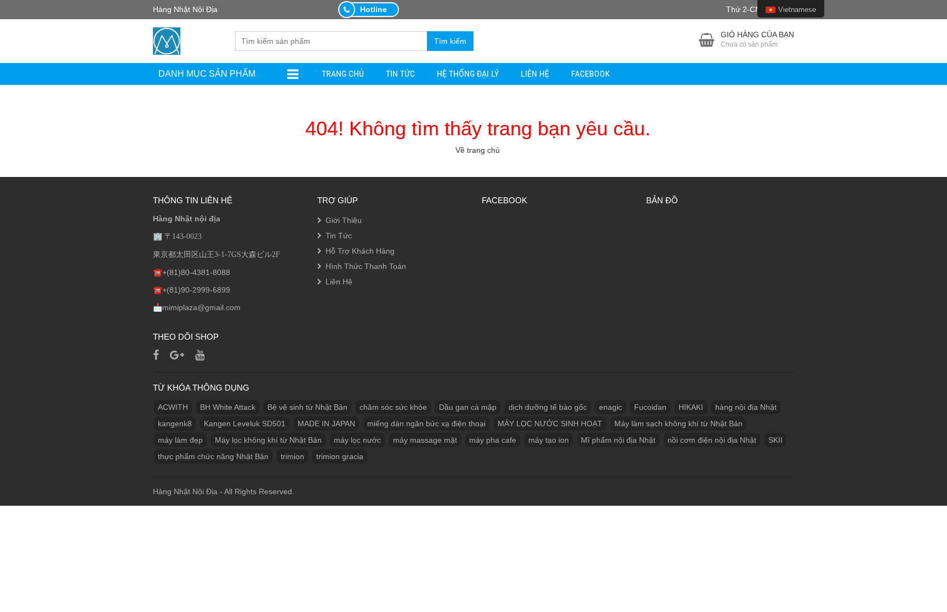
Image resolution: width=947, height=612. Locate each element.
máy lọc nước (357, 440)
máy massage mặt (425, 440)
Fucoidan (650, 407)
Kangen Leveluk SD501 (245, 423)
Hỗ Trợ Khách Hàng (360, 251)
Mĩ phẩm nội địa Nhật (618, 440)
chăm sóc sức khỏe (393, 407)
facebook (590, 73)
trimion (292, 456)
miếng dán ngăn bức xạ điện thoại (426, 423)
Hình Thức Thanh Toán (366, 266)
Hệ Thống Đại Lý (468, 73)
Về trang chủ (477, 150)
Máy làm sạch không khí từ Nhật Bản (678, 423)
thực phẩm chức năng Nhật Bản (213, 456)
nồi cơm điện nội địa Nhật (712, 440)
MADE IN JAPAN (326, 423)
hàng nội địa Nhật (746, 407)
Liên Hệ (535, 73)
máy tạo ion (548, 440)
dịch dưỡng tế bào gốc (548, 407)
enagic (610, 407)
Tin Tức (400, 73)
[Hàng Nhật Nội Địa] (166, 40)
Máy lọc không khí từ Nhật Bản (268, 440)
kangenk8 (175, 423)
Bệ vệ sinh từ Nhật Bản (307, 407)
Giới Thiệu (344, 220)
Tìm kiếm (450, 41)
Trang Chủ (343, 73)
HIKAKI (690, 407)
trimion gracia (339, 456)
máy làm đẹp (180, 440)
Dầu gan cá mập (468, 407)
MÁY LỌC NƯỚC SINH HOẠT (550, 423)
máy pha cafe (492, 440)
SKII (775, 440)
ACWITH (173, 407)
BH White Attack (227, 407)
